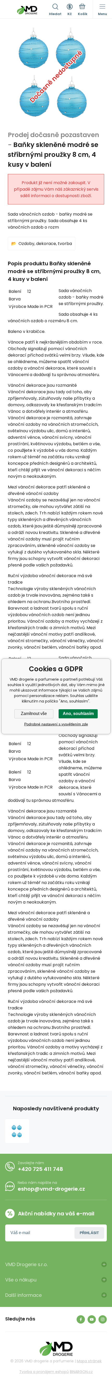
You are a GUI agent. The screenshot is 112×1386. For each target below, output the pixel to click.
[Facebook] (81, 1319)
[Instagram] (102, 1319)
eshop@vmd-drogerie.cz (51, 1188)
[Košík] (83, 10)
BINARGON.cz (81, 1371)
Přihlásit (89, 1233)
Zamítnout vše (34, 713)
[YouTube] (92, 1319)
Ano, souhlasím (78, 713)
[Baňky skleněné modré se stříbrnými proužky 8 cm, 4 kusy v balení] (17, 1131)
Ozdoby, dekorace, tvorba (45, 244)
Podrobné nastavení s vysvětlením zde (56, 724)
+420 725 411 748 (40, 1169)
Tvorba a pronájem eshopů (44, 1371)
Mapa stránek (89, 1361)
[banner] (27, 10)
